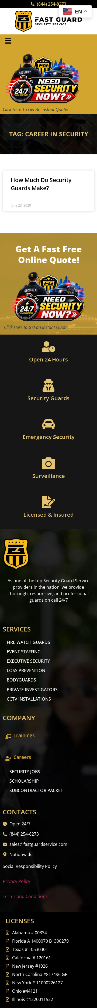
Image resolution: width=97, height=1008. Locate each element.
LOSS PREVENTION (26, 670)
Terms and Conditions (25, 896)
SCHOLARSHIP (24, 781)
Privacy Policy (16, 881)
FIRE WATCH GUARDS (28, 642)
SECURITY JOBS (24, 772)
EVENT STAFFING (24, 652)
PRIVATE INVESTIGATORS (32, 690)
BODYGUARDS (21, 680)
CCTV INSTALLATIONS (29, 699)
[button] (8, 41)
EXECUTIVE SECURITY (28, 661)
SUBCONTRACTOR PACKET (36, 790)
